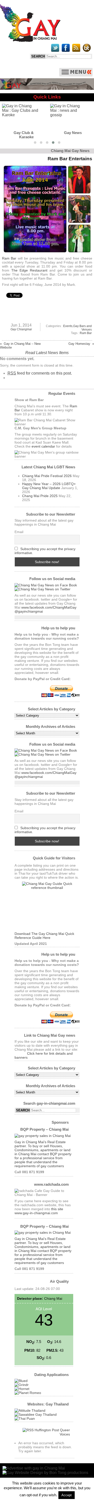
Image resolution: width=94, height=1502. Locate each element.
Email (19, 532)
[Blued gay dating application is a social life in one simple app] (21, 1381)
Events (67, 326)
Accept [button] (66, 1495)
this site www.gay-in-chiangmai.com (39, 1211)
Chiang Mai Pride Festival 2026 (47, 476)
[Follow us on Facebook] (46, 585)
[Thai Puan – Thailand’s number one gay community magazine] (25, 1418)
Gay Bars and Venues (82, 327)
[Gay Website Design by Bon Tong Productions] (45, 1472)
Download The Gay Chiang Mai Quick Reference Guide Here (44, 936)
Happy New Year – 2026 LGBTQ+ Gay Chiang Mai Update (49, 486)
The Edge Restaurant (29, 270)
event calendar (43, 446)
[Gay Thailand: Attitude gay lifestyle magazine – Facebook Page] (30, 1410)
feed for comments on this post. (40, 373)
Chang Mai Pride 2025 (40, 496)
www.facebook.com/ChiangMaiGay (48, 607)
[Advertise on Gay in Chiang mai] (47, 88)
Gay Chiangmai (21, 329)
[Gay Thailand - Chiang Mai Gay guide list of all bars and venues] (47, 907)
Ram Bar (9, 258)
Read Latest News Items (47, 353)
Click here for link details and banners (44, 1055)
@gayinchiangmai (29, 611)
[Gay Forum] (36, 1414)
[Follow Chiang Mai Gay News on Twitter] (42, 589)
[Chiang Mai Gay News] (30, 40)
